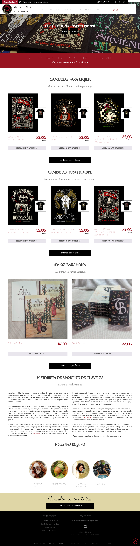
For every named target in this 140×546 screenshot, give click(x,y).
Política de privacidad (56, 543)
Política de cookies (74, 543)
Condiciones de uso (37, 543)
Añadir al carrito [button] (37, 354)
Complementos (70, 10)
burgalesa (36, 433)
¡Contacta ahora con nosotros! (70, 505)
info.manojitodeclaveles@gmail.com (85, 521)
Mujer (45, 10)
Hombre (55, 10)
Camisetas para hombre (50, 524)
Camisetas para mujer (50, 521)
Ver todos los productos (70, 160)
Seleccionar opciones (26, 148)
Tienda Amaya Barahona (49, 531)
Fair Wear (87, 417)
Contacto (108, 543)
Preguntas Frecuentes (93, 543)
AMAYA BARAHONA (90, 10)
